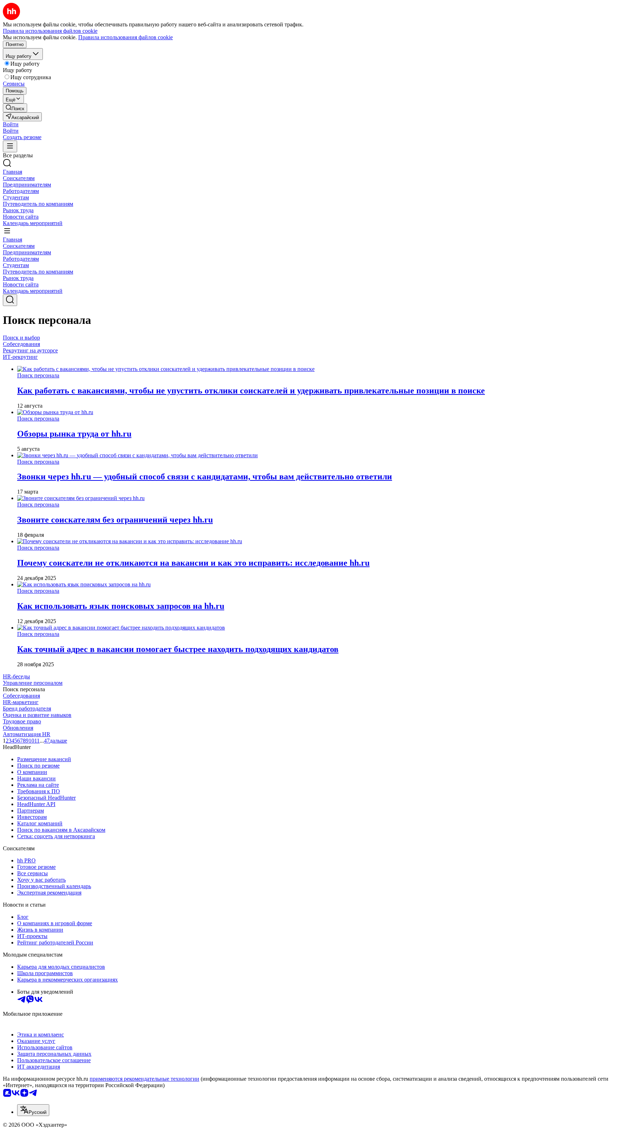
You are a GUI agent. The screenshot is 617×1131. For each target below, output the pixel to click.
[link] (15, 107)
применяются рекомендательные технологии (144, 1079)
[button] (11, 124)
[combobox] (33, 1110)
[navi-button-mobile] (10, 146)
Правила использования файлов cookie (125, 37)
